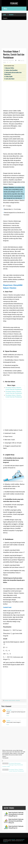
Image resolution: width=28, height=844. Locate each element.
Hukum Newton (12, 700)
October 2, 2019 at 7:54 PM (16, 720)
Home (4, 15)
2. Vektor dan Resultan (11, 70)
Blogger (22, 839)
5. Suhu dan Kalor (9, 79)
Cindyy (8, 720)
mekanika (18, 700)
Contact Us (5, 841)
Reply (7, 715)
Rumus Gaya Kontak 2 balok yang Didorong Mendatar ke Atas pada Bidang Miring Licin (16, 814)
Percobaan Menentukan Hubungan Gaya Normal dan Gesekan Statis (12, 765)
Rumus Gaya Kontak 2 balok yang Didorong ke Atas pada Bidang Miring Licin (16, 820)
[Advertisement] (14, 34)
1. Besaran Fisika (9, 68)
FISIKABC (14, 3)
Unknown (9, 710)
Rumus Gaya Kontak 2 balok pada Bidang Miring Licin (16, 827)
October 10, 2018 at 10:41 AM (17, 710)
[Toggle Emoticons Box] (2, 761)
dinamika (11, 15)
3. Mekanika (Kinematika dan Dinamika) (13, 73)
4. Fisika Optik (8, 76)
